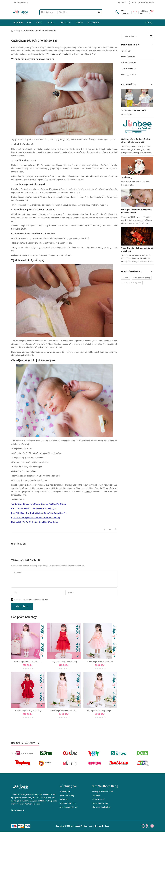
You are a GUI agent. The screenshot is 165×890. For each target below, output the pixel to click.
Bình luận (20, 606)
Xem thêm (28, 656)
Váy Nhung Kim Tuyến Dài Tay (28, 711)
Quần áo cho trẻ (128, 57)
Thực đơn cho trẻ (128, 69)
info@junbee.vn (17, 810)
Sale (29, 23)
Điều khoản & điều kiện (69, 807)
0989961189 (124, 13)
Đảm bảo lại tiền (98, 799)
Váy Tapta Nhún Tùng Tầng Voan (100, 711)
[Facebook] (104, 529)
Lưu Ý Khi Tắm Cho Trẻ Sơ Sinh (26, 513)
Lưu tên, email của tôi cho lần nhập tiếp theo (31, 599)
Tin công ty (126, 51)
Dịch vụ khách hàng (68, 803)
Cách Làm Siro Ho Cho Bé (23, 508)
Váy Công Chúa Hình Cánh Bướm (64, 711)
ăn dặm (125, 278)
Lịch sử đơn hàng (67, 795)
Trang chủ (18, 23)
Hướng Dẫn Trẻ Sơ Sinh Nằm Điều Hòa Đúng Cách (34, 522)
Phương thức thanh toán (102, 791)
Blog (18, 30)
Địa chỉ (123, 2)
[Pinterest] (115, 529)
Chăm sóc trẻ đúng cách (132, 283)
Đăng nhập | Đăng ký (147, 2)
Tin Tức (79, 23)
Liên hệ (133, 2)
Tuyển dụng (126, 177)
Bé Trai (51, 23)
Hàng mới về (66, 23)
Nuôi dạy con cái (128, 75)
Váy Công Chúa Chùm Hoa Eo (100, 662)
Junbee (88, 492)
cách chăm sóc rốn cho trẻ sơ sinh (60, 54)
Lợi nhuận (64, 799)
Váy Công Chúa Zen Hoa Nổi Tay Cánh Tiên (33, 662)
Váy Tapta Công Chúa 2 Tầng (64, 662)
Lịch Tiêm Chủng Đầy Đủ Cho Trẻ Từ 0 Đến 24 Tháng (35, 518)
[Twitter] (110, 529)
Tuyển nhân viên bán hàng (133, 110)
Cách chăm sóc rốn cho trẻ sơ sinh (39, 30)
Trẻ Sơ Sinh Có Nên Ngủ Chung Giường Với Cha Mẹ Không (38, 504)
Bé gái (38, 23)
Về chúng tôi (93, 23)
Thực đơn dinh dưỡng (141, 278)
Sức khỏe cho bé (128, 63)
